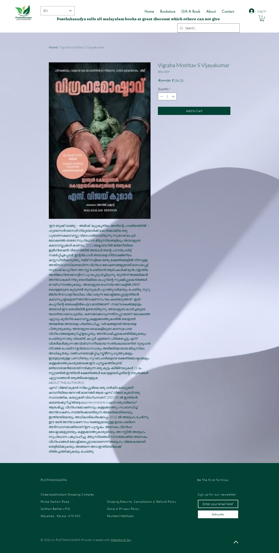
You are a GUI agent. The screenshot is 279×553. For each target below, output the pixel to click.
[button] (262, 18)
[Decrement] (161, 96)
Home (53, 47)
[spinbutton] (167, 96)
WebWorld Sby (121, 540)
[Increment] (173, 96)
